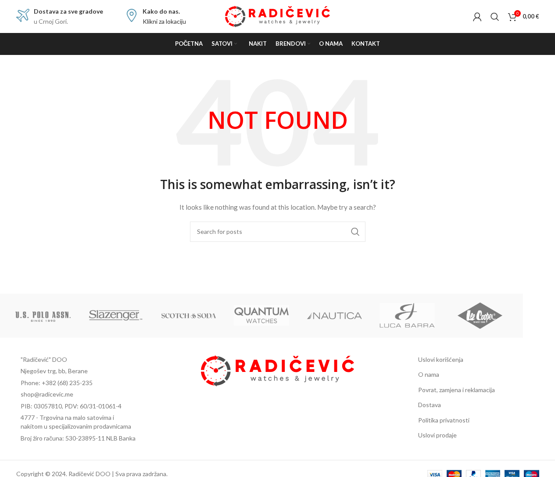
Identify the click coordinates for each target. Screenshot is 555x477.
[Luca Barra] (407, 316)
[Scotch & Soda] (188, 316)
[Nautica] (334, 316)
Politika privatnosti (443, 420)
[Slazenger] (115, 316)
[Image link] (277, 370)
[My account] (477, 16)
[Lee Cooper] (480, 316)
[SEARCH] (355, 232)
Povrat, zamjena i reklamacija (456, 389)
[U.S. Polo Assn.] (43, 316)
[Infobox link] (59, 16)
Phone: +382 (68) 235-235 (57, 382)
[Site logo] (277, 15)
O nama (428, 374)
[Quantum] (261, 316)
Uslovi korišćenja (440, 359)
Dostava (429, 404)
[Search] (495, 16)
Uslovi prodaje (437, 435)
